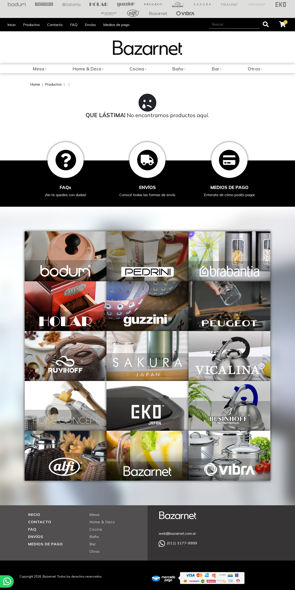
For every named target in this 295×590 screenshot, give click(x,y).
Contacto (55, 24)
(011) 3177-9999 (182, 543)
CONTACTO (40, 522)
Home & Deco (87, 69)
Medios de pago (116, 24)
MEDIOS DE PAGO (45, 544)
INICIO (34, 514)
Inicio (11, 24)
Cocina (137, 69)
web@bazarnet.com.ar (177, 533)
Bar (215, 69)
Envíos (90, 24)
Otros (254, 69)
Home (35, 84)
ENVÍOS (36, 536)
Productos (31, 24)
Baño (177, 69)
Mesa (38, 69)
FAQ (73, 24)
